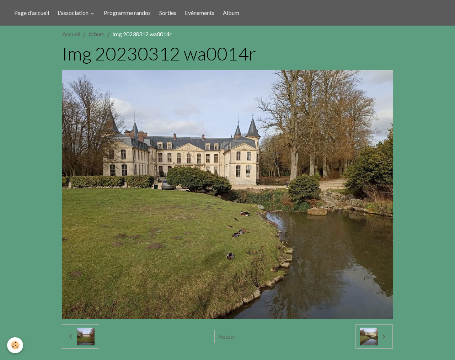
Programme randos (127, 12)
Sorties (167, 12)
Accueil (71, 34)
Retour (227, 336)
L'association (74, 12)
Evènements (199, 12)
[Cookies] (15, 345)
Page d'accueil (31, 12)
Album (231, 12)
